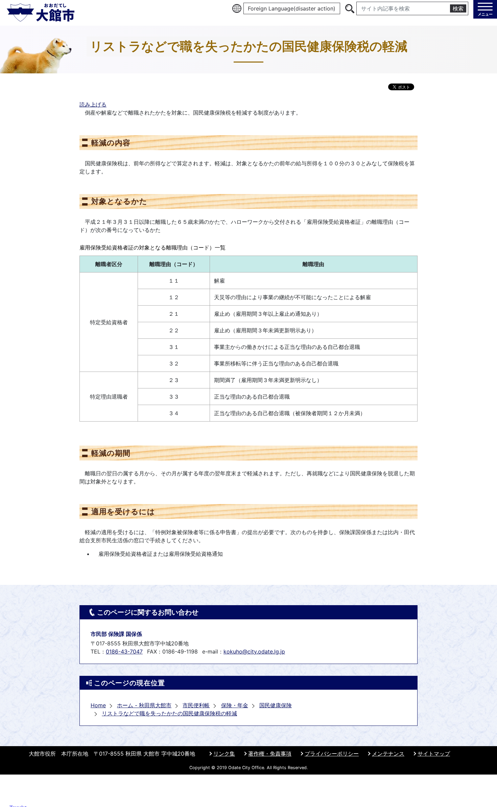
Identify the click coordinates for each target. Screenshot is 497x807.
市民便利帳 (196, 705)
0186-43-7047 (124, 651)
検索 (458, 8)
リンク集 (224, 753)
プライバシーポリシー (332, 753)
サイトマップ (434, 753)
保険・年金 (234, 705)
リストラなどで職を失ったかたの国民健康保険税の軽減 (169, 713)
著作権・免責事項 (269, 753)
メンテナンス (388, 753)
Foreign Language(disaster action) (291, 8)
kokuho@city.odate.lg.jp (254, 651)
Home (98, 705)
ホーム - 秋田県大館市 (144, 705)
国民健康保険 (275, 705)
